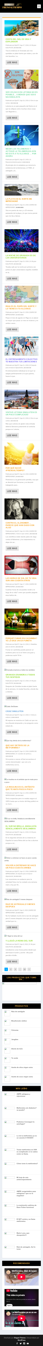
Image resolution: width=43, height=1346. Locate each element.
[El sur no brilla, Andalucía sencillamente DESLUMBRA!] (21, 820)
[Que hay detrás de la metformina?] (21, 740)
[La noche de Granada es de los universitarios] (21, 240)
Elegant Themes (20, 1338)
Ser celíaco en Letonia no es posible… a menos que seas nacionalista (22, 94)
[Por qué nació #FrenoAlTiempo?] (21, 454)
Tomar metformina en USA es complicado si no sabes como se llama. (27, 1152)
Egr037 (17, 45)
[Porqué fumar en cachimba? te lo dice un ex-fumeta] (21, 622)
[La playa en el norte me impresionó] (21, 190)
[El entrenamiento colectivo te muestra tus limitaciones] (21, 346)
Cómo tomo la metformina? (27, 1163)
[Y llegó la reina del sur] (21, 936)
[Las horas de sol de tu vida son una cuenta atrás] (21, 565)
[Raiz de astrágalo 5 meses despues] (21, 899)
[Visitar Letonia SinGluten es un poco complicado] (21, 399)
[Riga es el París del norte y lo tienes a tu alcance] (21, 294)
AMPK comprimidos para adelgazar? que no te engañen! (26, 1193)
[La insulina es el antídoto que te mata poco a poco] (21, 781)
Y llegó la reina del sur (19, 941)
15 (24, 969)
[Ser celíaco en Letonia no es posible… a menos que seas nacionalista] (21, 79)
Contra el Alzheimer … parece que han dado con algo (20, 525)
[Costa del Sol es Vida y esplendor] (21, 28)
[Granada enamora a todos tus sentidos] (21, 670)
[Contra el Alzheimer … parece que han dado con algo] (21, 508)
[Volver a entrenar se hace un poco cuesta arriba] (21, 859)
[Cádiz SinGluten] (21, 706)
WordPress (21, 1340)
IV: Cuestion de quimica (23, 754)
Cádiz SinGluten (15, 711)
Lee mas (12, 62)
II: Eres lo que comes (22, 534)
